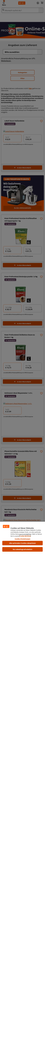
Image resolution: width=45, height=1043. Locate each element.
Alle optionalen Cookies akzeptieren (22, 543)
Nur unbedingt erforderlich (22, 549)
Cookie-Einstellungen (22, 539)
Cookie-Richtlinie (25, 536)
